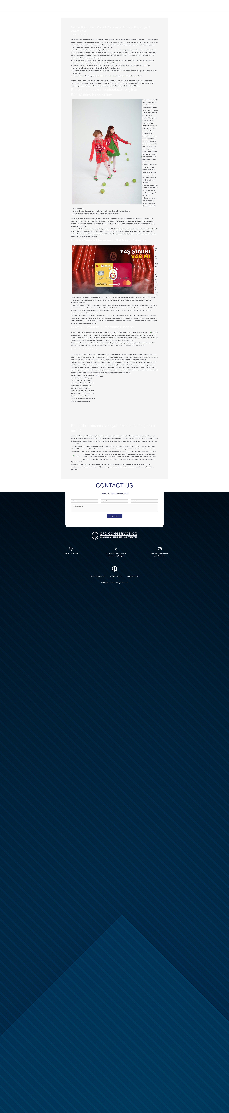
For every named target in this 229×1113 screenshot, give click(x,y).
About (143, 5)
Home (137, 5)
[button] (159, 5)
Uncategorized (77, 34)
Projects (158, 5)
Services (150, 5)
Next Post (163, 484)
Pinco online (113, 50)
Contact (167, 5)
